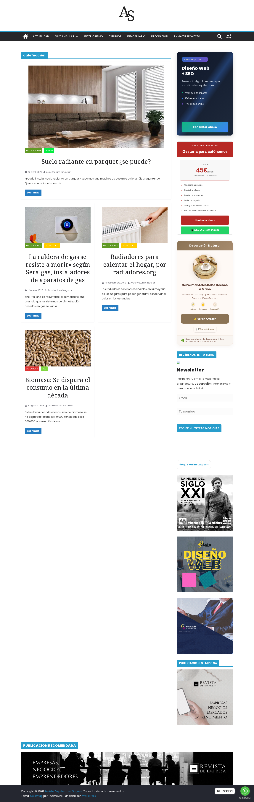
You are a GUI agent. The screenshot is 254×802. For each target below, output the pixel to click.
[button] (76, 36)
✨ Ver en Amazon (205, 318)
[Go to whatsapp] (245, 791)
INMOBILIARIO (136, 36)
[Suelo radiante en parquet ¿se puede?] (96, 107)
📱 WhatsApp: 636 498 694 (205, 230)
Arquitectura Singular (58, 172)
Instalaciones (33, 150)
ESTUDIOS (115, 36)
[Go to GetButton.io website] (245, 798)
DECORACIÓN (159, 36)
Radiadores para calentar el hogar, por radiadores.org (134, 264)
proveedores (52, 245)
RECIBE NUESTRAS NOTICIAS (199, 428)
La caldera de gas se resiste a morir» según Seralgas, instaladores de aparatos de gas (57, 268)
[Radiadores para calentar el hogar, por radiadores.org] (135, 225)
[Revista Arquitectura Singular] (25, 36)
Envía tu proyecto (187, 36)
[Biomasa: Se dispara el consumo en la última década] (58, 348)
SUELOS (49, 150)
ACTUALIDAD (41, 36)
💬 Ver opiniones (205, 329)
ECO (44, 368)
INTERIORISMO (93, 36)
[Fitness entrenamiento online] (205, 477)
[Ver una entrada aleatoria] (228, 36)
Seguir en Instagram (193, 464)
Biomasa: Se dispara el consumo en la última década (57, 387)
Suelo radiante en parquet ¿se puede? (96, 161)
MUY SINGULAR (64, 36)
